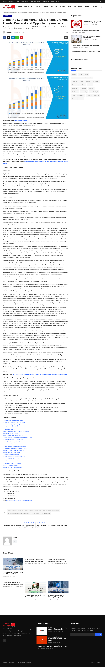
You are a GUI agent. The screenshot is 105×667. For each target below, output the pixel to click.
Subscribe (98, 634)
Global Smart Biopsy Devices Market (13, 435)
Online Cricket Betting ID (93, 95)
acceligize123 (6, 576)
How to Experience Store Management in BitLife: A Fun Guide (57, 638)
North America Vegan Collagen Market (13, 425)
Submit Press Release (35, 1)
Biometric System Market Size (15, 510)
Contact (4, 1)
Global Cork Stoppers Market (10, 433)
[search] (100, 6)
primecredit (75, 47)
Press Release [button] (28, 7)
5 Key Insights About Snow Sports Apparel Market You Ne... (13, 583)
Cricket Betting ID (94, 92)
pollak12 (50, 642)
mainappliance (51, 631)
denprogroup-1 (41, 648)
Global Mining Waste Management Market (14, 456)
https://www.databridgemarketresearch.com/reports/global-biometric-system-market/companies (40, 374)
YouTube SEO (95, 81)
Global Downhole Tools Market (11, 427)
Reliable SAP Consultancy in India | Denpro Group (52, 646)
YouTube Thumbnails (77, 81)
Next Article (40, 522)
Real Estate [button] (78, 7)
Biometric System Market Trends (51, 510)
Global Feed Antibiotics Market (11, 454)
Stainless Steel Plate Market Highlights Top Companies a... (34, 560)
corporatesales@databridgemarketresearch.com (19, 500)
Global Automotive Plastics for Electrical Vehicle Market (17, 437)
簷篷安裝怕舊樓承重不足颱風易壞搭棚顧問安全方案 (92, 37)
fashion (74, 74)
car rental (83, 88)
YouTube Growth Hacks (78, 95)
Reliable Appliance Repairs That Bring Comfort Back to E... (57, 628)
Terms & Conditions (95, 662)
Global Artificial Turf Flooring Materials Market (15, 459)
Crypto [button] (45, 7)
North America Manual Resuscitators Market (14, 448)
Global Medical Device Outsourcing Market (14, 446)
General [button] (87, 7)
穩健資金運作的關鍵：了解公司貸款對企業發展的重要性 (87, 51)
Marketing (82, 85)
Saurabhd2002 (28, 599)
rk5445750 (85, 24)
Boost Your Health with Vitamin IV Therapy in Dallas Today (52, 526)
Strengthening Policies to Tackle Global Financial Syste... (13, 573)
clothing (90, 85)
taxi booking (75, 88)
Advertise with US (54, 1)
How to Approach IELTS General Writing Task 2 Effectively (92, 22)
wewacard (75, 32)
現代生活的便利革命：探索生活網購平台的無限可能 (86, 30)
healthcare (75, 85)
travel (80, 74)
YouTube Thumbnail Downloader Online (82, 78)
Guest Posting (45, 1)
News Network (24, 1)
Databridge (16, 537)
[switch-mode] (101, 1)
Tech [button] (69, 7)
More (95, 7)
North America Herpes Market (11, 444)
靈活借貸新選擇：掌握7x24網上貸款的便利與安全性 (86, 45)
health (86, 74)
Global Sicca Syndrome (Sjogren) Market (14, 422)
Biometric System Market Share (33, 510)
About (17, 1)
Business (9, 12)
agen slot (81, 99)
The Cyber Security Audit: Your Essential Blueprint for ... (35, 596)
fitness (74, 99)
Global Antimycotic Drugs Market (11, 452)
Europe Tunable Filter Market (10, 465)
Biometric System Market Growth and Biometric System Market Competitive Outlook (29, 513)
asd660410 (85, 39)
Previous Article (30, 522)
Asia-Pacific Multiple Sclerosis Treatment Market (16, 431)
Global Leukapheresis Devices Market (13, 439)
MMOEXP (91, 88)
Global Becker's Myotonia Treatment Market (14, 461)
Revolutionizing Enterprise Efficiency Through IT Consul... (58, 596)
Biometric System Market (21, 120)
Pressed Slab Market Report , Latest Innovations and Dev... (57, 560)
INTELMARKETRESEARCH (31, 563)
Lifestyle (88, 81)
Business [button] (54, 7)
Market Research (17, 12)
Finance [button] (62, 7)
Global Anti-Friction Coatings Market (12, 467)
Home (20, 7)
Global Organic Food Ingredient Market (13, 420)
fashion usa (75, 92)
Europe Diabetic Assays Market (11, 442)
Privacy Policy (11, 1)
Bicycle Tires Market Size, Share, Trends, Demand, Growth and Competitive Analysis (19, 526)
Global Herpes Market (8, 429)
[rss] (4, 640)
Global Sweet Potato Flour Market (12, 463)
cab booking (84, 92)
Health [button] (38, 7)
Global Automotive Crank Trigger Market (13, 450)
